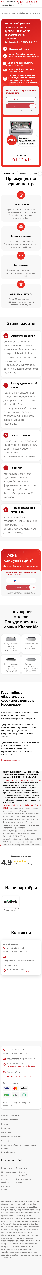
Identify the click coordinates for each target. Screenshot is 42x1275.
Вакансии (5, 1128)
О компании (6, 1132)
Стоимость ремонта (10, 1115)
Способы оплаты (8, 1152)
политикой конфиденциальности (25, 112)
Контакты (5, 1124)
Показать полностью (10, 760)
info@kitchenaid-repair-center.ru (21, 1059)
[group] (10, 904)
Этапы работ (24, 173)
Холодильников (23, 1168)
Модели (36, 173)
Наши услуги (7, 1141)
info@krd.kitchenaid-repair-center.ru (19, 960)
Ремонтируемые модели (12, 1136)
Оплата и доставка (9, 1119)
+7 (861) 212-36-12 (27, 1)
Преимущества (8, 173)
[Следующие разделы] (40, 173)
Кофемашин (6, 1168)
